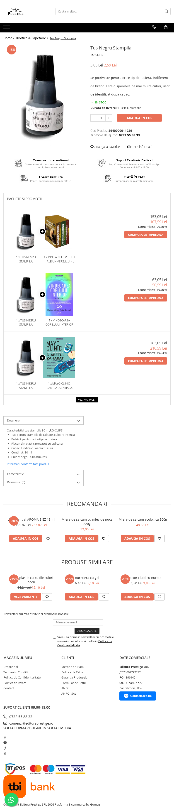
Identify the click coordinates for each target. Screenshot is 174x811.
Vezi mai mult (87, 399)
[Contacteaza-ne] (154, 27)
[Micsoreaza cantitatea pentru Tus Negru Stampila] (93, 118)
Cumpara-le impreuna (145, 235)
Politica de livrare (14, 683)
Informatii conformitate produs (28, 464)
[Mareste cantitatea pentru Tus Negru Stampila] (108, 118)
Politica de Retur (72, 672)
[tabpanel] (43, 95)
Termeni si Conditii (15, 672)
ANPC (65, 688)
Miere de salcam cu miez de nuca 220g (87, 521)
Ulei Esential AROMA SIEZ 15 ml (31, 519)
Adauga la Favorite (107, 147)
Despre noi (10, 667)
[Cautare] (166, 11)
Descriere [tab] (13, 420)
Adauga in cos (139, 118)
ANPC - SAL (68, 693)
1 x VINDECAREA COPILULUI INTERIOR (59, 322)
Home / (9, 38)
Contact (8, 688)
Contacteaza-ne (141, 696)
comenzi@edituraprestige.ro (30, 723)
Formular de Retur (73, 683)
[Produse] (7, 28)
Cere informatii (141, 147)
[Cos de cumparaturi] (166, 27)
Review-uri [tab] (16, 482)
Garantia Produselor (75, 677)
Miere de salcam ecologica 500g (143, 519)
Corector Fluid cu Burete (142, 578)
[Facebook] (4, 737)
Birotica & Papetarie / (32, 38)
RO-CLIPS (96, 55)
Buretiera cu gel (87, 578)
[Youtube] (4, 742)
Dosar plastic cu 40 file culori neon (31, 580)
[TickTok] (4, 748)
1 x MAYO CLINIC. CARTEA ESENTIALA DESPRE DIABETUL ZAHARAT (59, 385)
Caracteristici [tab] (15, 474)
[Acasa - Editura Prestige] (26, 11)
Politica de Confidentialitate (22, 677)
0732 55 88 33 (20, 716)
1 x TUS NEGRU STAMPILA (26, 259)
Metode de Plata (72, 667)
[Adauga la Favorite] (48, 538)
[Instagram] (4, 753)
